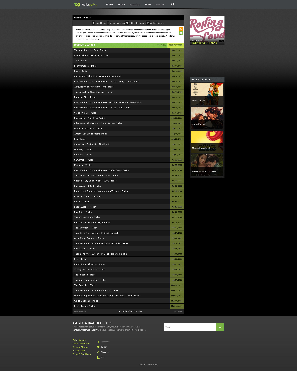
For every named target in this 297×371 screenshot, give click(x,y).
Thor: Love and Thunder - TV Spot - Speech (96, 233)
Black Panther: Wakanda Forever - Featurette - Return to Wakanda (107, 102)
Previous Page (80, 311)
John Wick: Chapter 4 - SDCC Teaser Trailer (96, 175)
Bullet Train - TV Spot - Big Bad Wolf (92, 222)
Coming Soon (134, 4)
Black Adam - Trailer (84, 248)
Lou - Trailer (80, 139)
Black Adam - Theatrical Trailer (90, 118)
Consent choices (81, 347)
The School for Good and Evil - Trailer (93, 92)
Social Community (81, 343)
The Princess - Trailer (85, 275)
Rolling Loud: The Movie (204, 43)
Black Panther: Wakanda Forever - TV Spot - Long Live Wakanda (106, 81)
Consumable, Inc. (151, 364)
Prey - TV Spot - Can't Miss (88, 196)
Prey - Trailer (80, 259)
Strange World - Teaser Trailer (89, 269)
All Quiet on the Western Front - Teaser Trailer (98, 123)
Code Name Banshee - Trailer (89, 238)
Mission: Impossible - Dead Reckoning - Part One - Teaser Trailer (107, 295)
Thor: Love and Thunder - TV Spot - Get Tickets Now (101, 243)
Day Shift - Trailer (83, 212)
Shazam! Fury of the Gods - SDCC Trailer (95, 181)
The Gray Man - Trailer (85, 285)
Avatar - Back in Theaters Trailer (90, 134)
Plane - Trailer (81, 71)
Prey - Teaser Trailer (84, 306)
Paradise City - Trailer (85, 97)
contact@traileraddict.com (85, 330)
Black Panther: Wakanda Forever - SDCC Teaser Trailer (102, 170)
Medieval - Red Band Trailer (88, 128)
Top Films (121, 4)
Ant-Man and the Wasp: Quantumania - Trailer (97, 76)
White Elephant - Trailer (86, 301)
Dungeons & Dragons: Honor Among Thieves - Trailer (101, 191)
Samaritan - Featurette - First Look (91, 144)
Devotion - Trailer (83, 154)
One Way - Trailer (83, 149)
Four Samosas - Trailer (85, 66)
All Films (109, 4)
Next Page (178, 311)
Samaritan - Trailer (83, 160)
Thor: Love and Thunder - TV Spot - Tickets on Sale (100, 254)
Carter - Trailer (81, 201)
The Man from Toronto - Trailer (90, 280)
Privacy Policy (79, 350)
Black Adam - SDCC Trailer (87, 186)
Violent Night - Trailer (85, 113)
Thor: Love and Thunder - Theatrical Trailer (96, 290)
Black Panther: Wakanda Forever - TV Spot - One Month (102, 107)
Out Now (148, 4)
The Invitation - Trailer (85, 228)
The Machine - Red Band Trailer (90, 50)
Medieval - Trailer (83, 165)
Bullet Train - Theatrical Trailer (89, 264)
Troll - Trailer (80, 60)
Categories (159, 4)
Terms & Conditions (82, 354)
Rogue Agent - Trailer (85, 207)
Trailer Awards (79, 340)
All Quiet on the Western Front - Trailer (94, 87)
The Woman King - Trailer (87, 217)
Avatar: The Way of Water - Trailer (91, 55)
